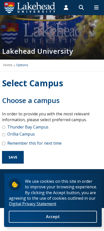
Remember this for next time (34, 143)
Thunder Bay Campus (27, 127)
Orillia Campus (21, 134)
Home (7, 65)
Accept (53, 216)
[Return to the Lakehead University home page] (30, 7)
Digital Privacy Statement (32, 204)
